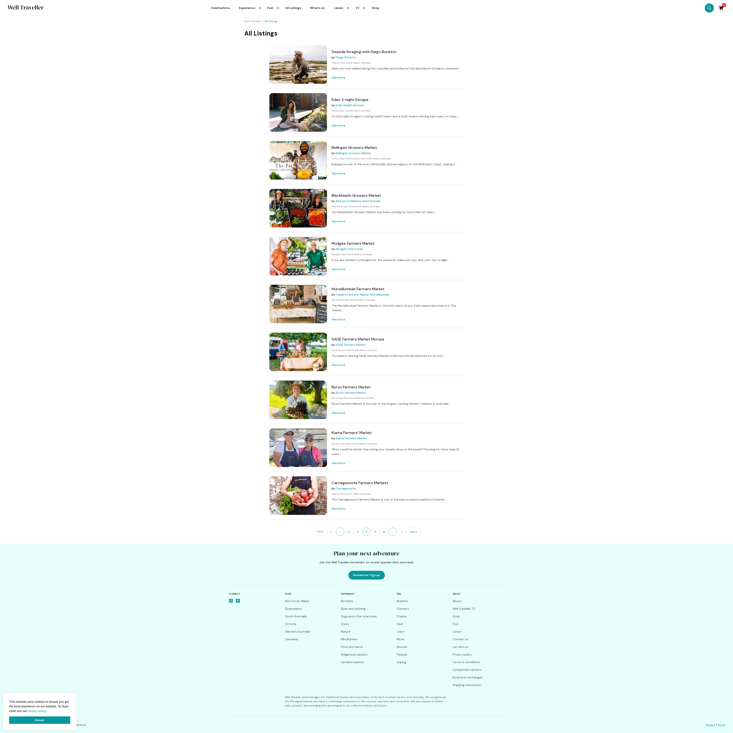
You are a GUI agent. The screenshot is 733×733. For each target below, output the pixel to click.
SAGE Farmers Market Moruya (358, 339)
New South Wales (297, 601)
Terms (721, 725)
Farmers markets (352, 662)
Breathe (402, 601)
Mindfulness (349, 639)
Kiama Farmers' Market (351, 438)
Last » (413, 531)
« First (319, 531)
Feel (270, 8)
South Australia (296, 616)
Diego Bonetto (346, 57)
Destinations (220, 8)
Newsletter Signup (366, 575)
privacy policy (37, 711)
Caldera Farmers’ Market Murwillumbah (362, 295)
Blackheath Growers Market (356, 195)
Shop (375, 8)
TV (357, 8)
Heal (400, 624)
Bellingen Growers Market (354, 147)
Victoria (290, 624)
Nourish (402, 647)
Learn (400, 632)
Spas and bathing (353, 609)
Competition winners (467, 670)
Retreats (347, 601)
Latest (338, 8)
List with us (460, 647)
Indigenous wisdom (354, 654)
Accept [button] (39, 720)
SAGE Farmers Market (351, 345)
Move (400, 639)
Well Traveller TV (464, 609)
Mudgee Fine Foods (349, 249)
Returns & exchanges (467, 677)
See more (338, 78)
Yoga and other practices (359, 616)
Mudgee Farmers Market (353, 243)
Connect (403, 609)
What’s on (317, 8)
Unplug (401, 662)
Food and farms (352, 647)
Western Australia (297, 632)
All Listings (293, 8)
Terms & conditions (466, 662)
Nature (345, 632)
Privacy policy (462, 654)
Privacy (710, 725)
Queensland (293, 609)
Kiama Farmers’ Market (352, 432)
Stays (345, 624)
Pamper (402, 654)
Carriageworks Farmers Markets (360, 482)
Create (401, 616)
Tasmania (291, 639)
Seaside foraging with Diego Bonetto (364, 51)
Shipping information (467, 685)
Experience (247, 8)
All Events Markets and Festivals (358, 201)
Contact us (460, 639)
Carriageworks (346, 488)
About (457, 601)
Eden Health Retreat (350, 105)
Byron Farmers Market (351, 387)
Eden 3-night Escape (350, 99)
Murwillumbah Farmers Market (358, 288)
